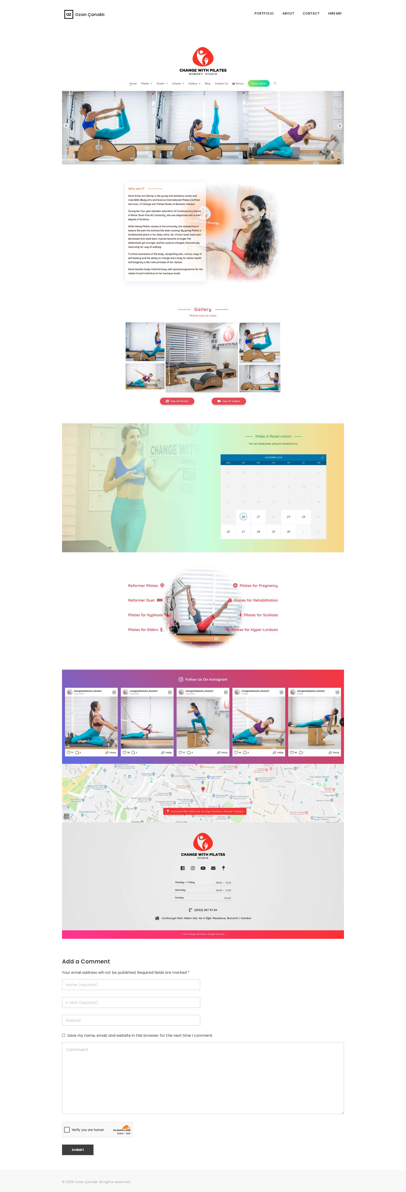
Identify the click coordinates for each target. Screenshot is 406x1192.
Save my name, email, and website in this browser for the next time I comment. (140, 1035)
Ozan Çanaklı (90, 14)
